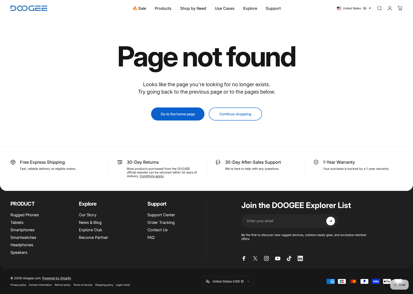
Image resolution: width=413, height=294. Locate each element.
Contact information (40, 284)
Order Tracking (161, 222)
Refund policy (63, 284)
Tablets (16, 222)
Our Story (87, 215)
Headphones (21, 245)
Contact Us (157, 230)
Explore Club (90, 230)
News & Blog (90, 222)
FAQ (151, 237)
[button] (354, 8)
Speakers (18, 252)
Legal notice (123, 284)
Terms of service (83, 284)
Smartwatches (23, 237)
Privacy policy (18, 284)
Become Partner (93, 237)
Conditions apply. (152, 176)
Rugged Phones (24, 215)
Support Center (161, 215)
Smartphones (22, 230)
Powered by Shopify (56, 278)
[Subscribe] (330, 221)
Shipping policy (104, 284)
